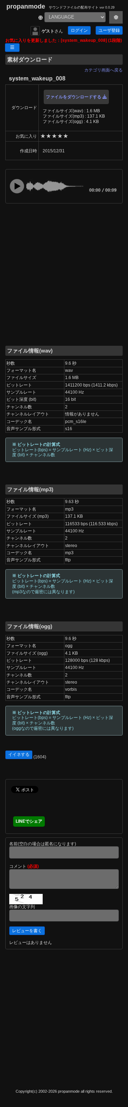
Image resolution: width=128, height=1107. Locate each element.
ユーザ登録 (109, 30)
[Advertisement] (64, 274)
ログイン (79, 30)
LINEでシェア (29, 821)
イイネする (19, 754)
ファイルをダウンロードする (74, 96)
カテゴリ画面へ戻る (103, 70)
